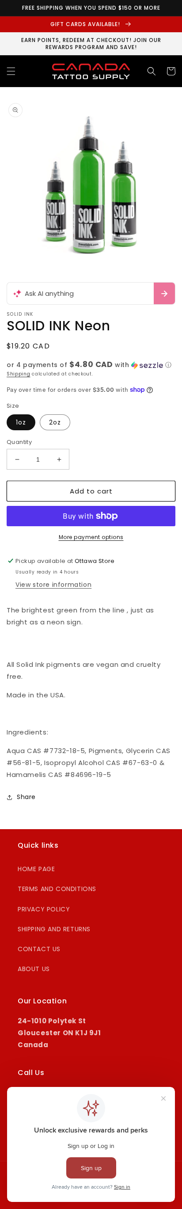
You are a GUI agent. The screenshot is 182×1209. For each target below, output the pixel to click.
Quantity (19, 442)
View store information (53, 584)
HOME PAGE (36, 869)
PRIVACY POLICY (44, 909)
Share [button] (26, 796)
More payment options (91, 537)
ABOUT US (34, 968)
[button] (11, 71)
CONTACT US (39, 949)
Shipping (18, 374)
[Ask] (164, 293)
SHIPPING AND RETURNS (54, 929)
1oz (21, 422)
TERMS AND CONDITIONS (57, 888)
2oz (55, 422)
